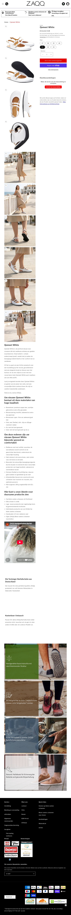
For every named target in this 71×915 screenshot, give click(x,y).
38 (48, 43)
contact (23, 806)
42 (48, 47)
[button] (7, 4)
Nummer (43, 51)
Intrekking (7, 806)
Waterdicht (42, 823)
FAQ (22, 810)
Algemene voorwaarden (8, 820)
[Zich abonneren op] (33, 874)
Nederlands (9, 897)
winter (41, 827)
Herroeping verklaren (9, 834)
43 (53, 47)
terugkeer (7, 829)
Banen (23, 814)
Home (6, 22)
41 (42, 47)
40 (59, 43)
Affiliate (24, 822)
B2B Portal (25, 818)
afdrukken (7, 814)
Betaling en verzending (11, 810)
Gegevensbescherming (11, 825)
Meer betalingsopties (53, 69)
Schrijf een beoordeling (53, 87)
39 (53, 43)
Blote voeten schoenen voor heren (46, 814)
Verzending (42, 37)
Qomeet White (15, 22)
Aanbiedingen (43, 819)
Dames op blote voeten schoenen (46, 807)
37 (42, 43)
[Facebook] (66, 905)
